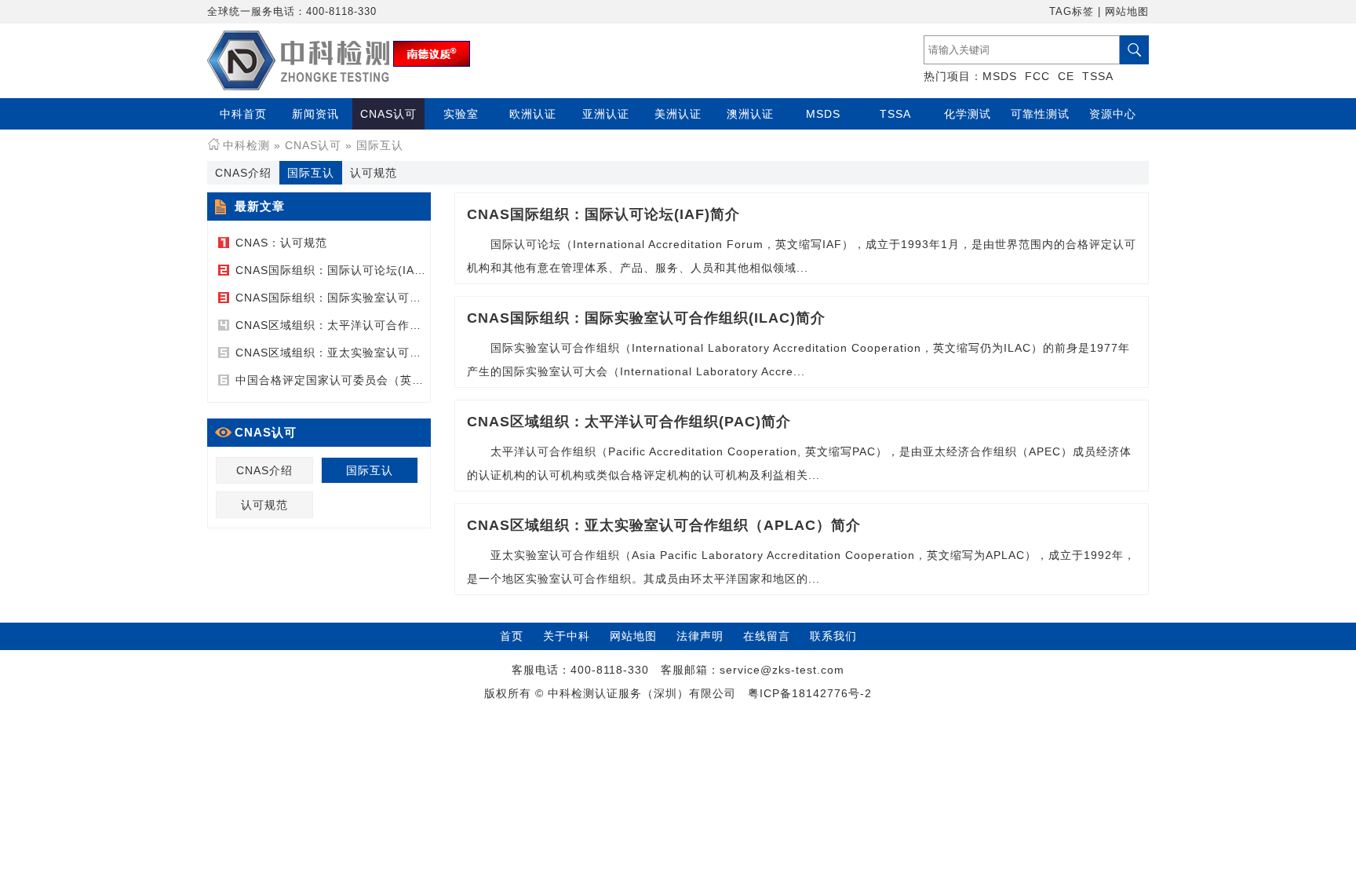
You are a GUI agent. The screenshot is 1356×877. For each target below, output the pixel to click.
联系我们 (833, 636)
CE (1066, 76)
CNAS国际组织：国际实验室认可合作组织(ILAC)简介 (376, 297)
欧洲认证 (532, 114)
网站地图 (1127, 11)
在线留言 (766, 636)
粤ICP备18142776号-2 (810, 693)
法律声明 (700, 636)
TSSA (1098, 76)
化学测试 (967, 114)
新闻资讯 (315, 114)
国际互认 (379, 145)
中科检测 (246, 145)
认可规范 (373, 172)
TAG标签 (1071, 11)
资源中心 (1112, 114)
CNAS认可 (388, 114)
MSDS (999, 76)
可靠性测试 (1040, 114)
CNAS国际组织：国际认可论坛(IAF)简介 (342, 270)
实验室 (461, 114)
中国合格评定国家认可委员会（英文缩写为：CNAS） (375, 380)
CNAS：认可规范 (281, 242)
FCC (1037, 76)
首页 (511, 636)
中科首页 (243, 114)
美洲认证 (678, 114)
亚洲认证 (605, 114)
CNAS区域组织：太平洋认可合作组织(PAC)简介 (362, 325)
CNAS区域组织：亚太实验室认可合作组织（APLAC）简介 (389, 352)
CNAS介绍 (243, 172)
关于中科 (566, 636)
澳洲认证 (750, 114)
